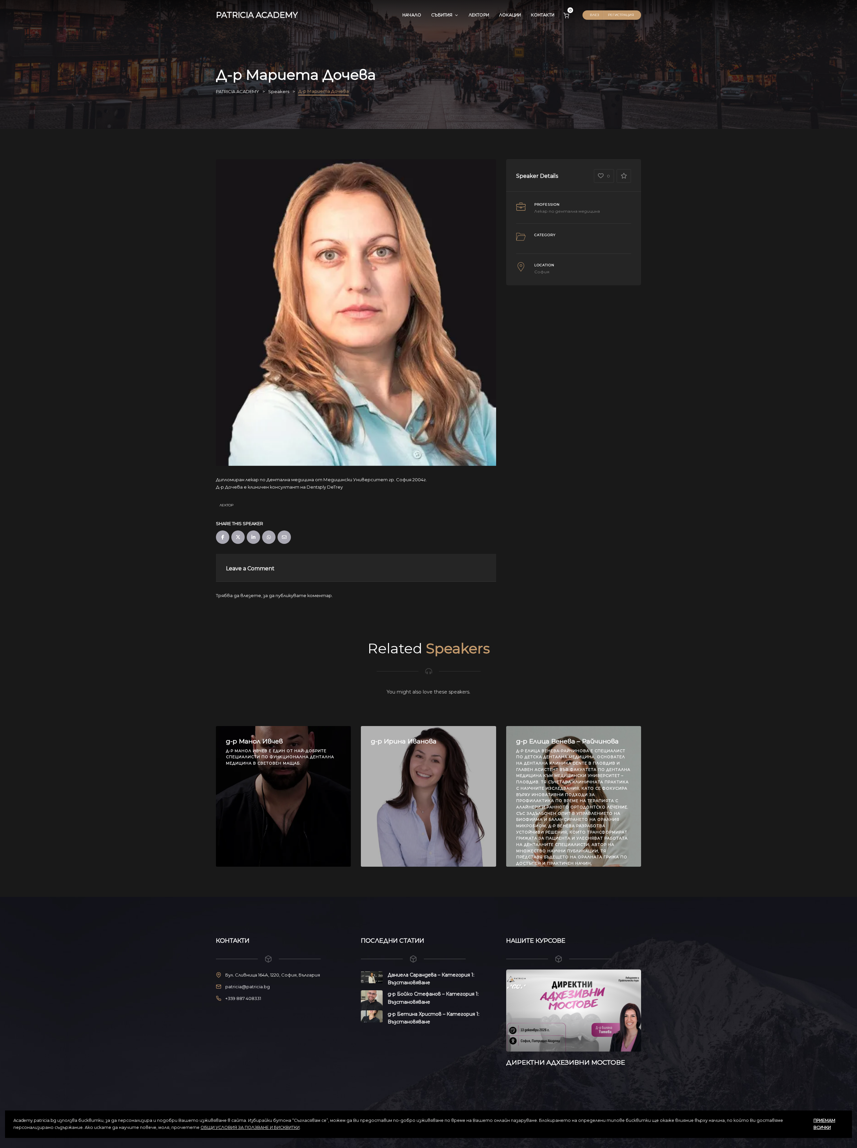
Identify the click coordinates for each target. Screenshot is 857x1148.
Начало (411, 14)
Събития (441, 14)
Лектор (226, 505)
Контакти (542, 14)
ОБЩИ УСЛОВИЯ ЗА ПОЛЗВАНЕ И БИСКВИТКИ (250, 1127)
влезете (250, 595)
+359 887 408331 (243, 998)
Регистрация (621, 15)
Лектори (479, 14)
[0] (566, 15)
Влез (594, 15)
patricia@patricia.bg (247, 986)
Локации (510, 14)
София (541, 271)
